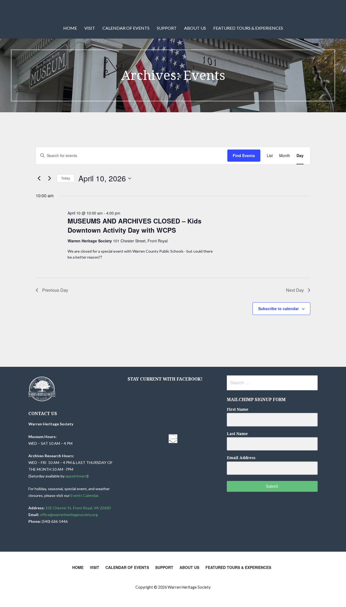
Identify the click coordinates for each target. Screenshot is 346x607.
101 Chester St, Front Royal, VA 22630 (78, 508)
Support (167, 27)
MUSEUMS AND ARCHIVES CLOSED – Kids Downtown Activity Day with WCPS (134, 225)
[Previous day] (39, 178)
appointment (76, 476)
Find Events (244, 155)
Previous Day (55, 290)
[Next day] (49, 178)
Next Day (295, 290)
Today (65, 178)
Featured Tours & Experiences (248, 27)
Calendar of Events (125, 27)
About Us (195, 27)
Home (70, 27)
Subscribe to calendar (278, 308)
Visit (89, 27)
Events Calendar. (85, 495)
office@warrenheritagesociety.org (69, 514)
